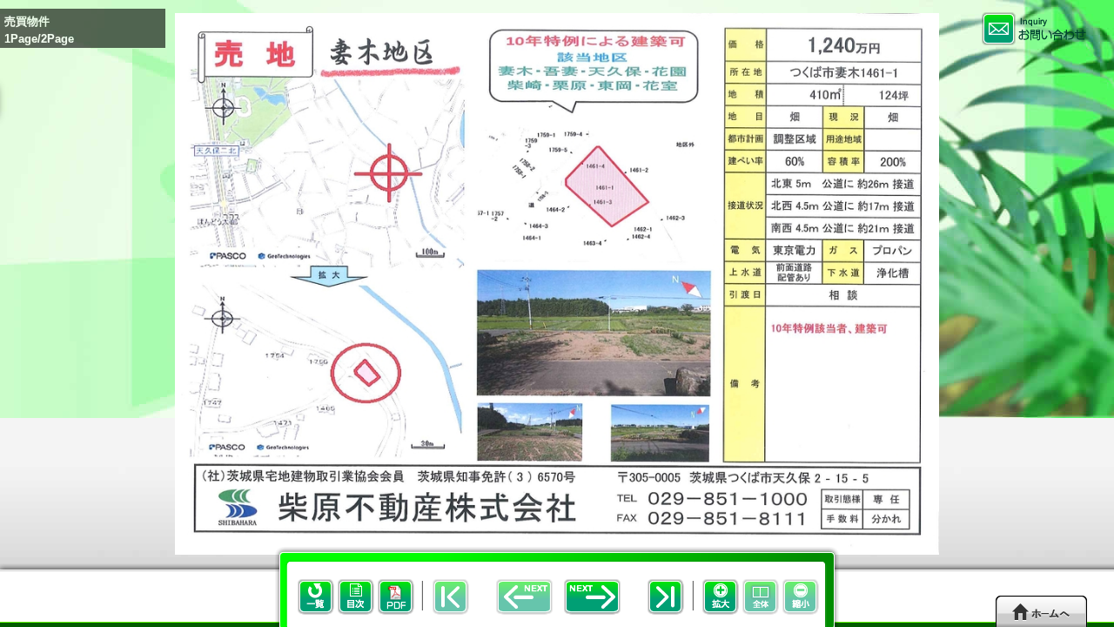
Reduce (800, 597)
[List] (304, 610)
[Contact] (1034, 28)
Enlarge (720, 597)
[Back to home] (1041, 611)
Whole (760, 597)
